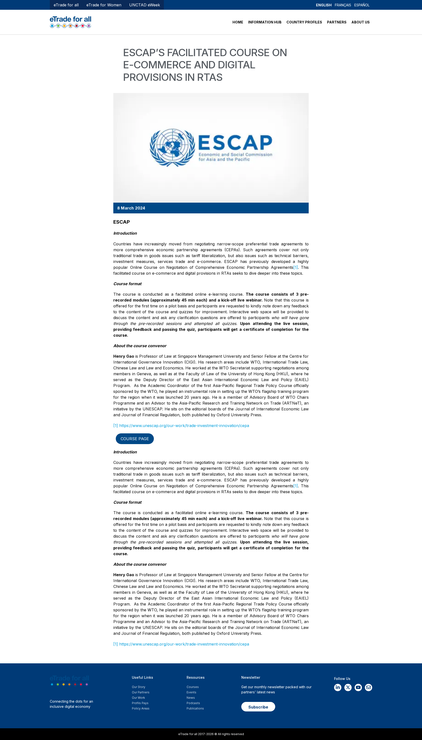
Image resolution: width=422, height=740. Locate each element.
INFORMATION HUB (265, 22)
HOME (237, 22)
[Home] (70, 21)
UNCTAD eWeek (144, 4)
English (324, 5)
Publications (195, 708)
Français (343, 5)
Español (361, 5)
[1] (295, 267)
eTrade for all (66, 4)
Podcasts (193, 703)
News (191, 697)
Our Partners (140, 692)
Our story (138, 687)
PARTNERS (337, 22)
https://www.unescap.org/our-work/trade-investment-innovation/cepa (184, 425)
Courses (193, 687)
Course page (135, 438)
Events (191, 692)
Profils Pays (140, 703)
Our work (138, 697)
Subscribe (258, 707)
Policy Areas (140, 708)
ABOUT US (360, 22)
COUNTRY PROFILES (304, 22)
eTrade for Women (103, 4)
